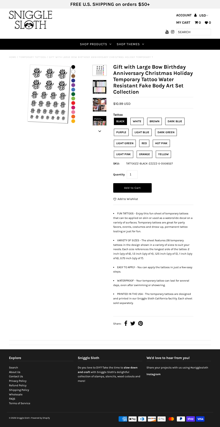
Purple (121, 132)
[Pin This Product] (140, 324)
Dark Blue (175, 121)
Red (144, 143)
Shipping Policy (19, 389)
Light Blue (141, 132)
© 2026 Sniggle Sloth (19, 418)
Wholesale (16, 394)
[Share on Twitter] (132, 324)
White (137, 121)
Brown (154, 121)
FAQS (12, 398)
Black (120, 121)
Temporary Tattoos (32, 57)
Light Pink (123, 154)
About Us (14, 372)
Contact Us (16, 376)
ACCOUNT (184, 15)
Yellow (163, 154)
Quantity (119, 174)
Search (13, 367)
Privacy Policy (17, 380)
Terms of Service (19, 403)
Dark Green (165, 132)
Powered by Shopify (40, 418)
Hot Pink (161, 143)
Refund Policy (17, 385)
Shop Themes (128, 44)
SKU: (116, 163)
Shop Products (93, 44)
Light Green (124, 143)
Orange (144, 154)
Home (12, 57)
